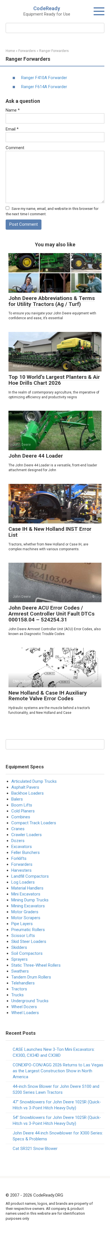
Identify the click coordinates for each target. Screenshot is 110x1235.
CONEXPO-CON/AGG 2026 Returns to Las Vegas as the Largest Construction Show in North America (58, 1070)
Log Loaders (23, 882)
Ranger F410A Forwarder (44, 77)
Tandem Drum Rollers (31, 977)
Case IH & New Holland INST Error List (49, 532)
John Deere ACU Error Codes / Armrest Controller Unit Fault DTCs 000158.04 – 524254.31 (51, 614)
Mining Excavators (28, 905)
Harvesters (21, 870)
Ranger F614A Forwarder (44, 86)
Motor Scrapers (25, 917)
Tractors (19, 989)
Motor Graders (24, 911)
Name (13, 110)
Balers (17, 799)
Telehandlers (23, 983)
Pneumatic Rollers (28, 929)
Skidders (19, 947)
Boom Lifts (21, 805)
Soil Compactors (27, 953)
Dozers (18, 840)
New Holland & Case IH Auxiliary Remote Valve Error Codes (47, 696)
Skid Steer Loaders (28, 941)
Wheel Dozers (24, 1006)
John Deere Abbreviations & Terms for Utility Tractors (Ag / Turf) (51, 301)
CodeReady (46, 8)
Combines (20, 816)
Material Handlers (27, 888)
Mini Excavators (25, 894)
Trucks (17, 994)
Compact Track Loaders (33, 822)
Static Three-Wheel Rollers (36, 965)
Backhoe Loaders (27, 793)
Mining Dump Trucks (30, 900)
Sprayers (19, 959)
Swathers (20, 971)
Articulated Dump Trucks (34, 781)
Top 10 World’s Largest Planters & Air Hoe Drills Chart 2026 (54, 380)
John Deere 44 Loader (35, 456)
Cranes (18, 828)
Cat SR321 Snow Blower (35, 1148)
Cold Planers (23, 811)
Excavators (21, 846)
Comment (15, 147)
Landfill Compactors (30, 876)
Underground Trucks (30, 1000)
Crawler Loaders (26, 834)
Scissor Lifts (23, 935)
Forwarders (21, 864)
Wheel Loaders (25, 1012)
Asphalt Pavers (25, 787)
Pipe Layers (22, 923)
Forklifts (19, 858)
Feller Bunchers (25, 852)
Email (12, 129)
